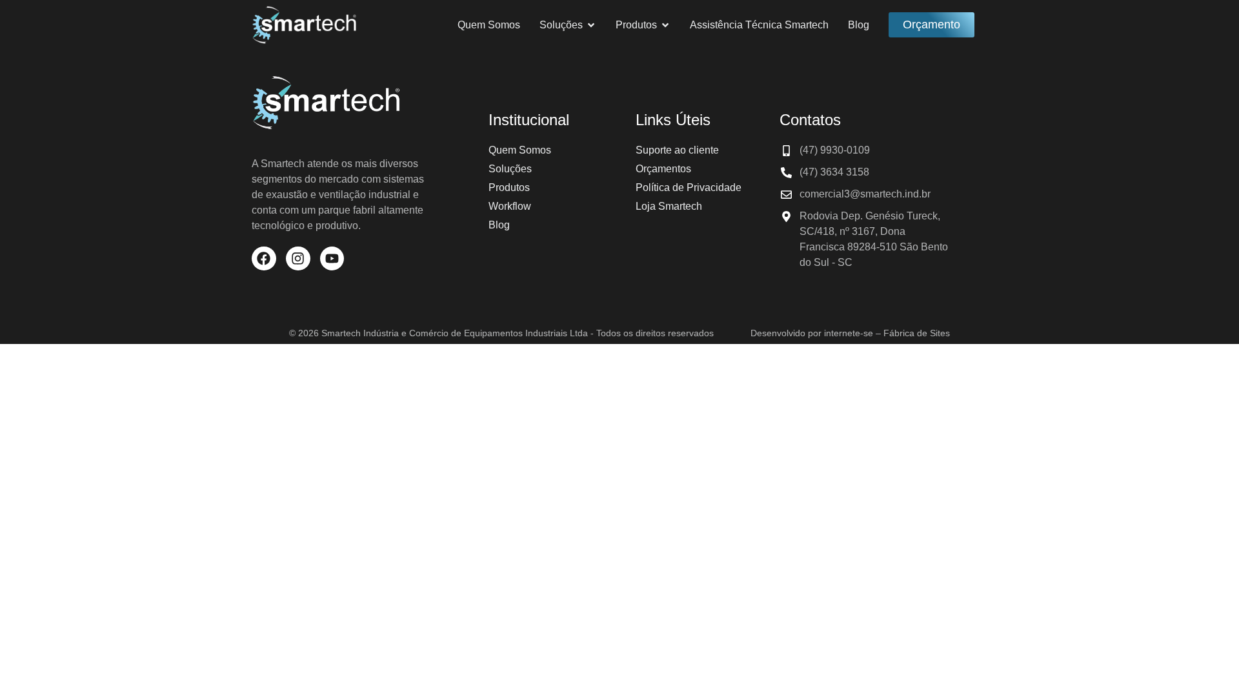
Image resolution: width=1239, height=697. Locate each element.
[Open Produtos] (665, 25)
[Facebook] (264, 259)
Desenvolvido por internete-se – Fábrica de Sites (850, 333)
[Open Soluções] (591, 25)
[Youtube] (332, 259)
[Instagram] (298, 259)
